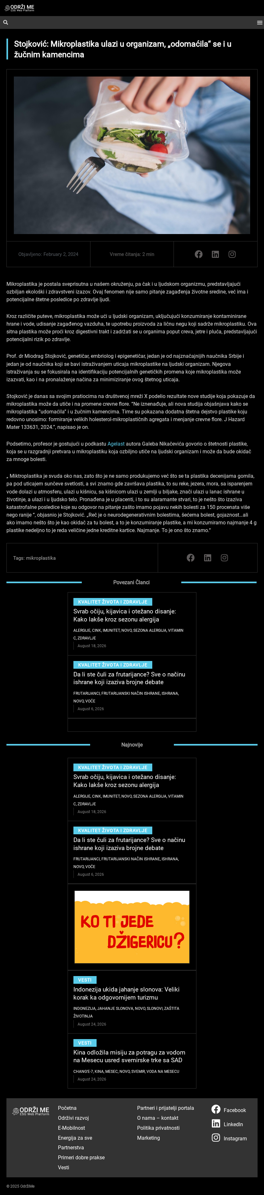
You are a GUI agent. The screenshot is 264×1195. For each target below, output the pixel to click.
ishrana (170, 693)
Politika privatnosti (158, 1127)
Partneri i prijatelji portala (165, 1107)
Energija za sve (75, 1137)
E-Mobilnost (71, 1127)
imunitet (111, 630)
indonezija (84, 1008)
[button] (259, 22)
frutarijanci (86, 693)
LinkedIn (233, 1124)
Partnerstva (71, 1147)
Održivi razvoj (73, 1117)
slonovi (155, 1008)
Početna (67, 1107)
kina (99, 1071)
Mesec (111, 1071)
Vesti (85, 980)
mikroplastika (41, 558)
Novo (126, 630)
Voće (90, 700)
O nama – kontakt (157, 1117)
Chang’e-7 (83, 1071)
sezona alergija (149, 630)
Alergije (81, 630)
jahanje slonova (115, 1008)
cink (96, 630)
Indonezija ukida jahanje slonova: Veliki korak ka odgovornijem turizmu (126, 993)
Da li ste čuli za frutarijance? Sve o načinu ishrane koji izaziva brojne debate (129, 678)
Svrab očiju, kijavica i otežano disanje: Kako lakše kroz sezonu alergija (124, 615)
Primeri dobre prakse (81, 1157)
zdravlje (87, 637)
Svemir (138, 1071)
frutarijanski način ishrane (130, 693)
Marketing (148, 1137)
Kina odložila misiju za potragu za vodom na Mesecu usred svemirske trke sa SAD (129, 1056)
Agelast (116, 443)
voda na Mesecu (162, 1071)
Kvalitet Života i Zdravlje (112, 602)
